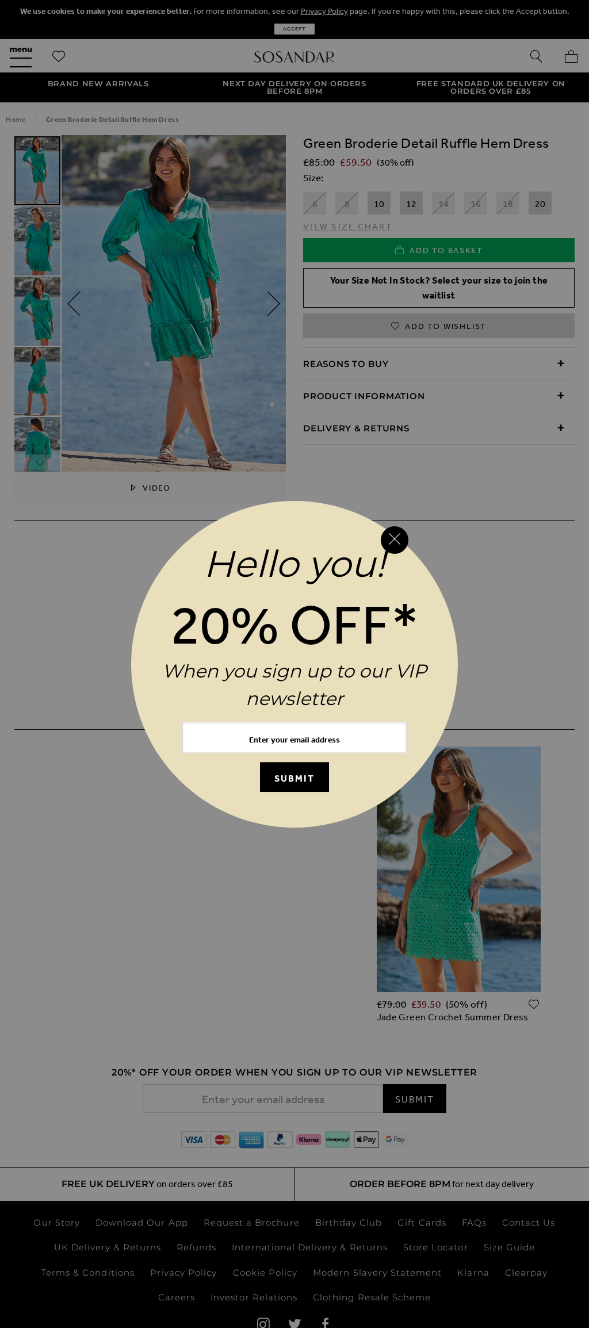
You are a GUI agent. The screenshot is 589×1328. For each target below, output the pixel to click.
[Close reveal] (394, 540)
